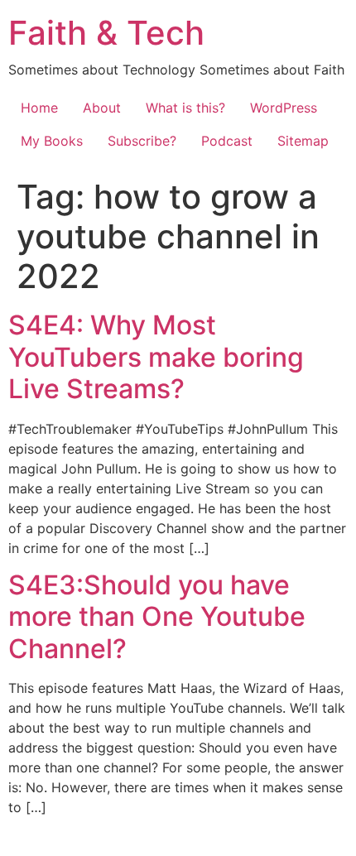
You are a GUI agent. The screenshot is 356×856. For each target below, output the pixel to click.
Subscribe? (142, 140)
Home (39, 107)
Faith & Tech (106, 32)
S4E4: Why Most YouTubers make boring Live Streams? (156, 357)
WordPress (283, 107)
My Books (52, 140)
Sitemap (303, 140)
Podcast (227, 140)
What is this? (185, 107)
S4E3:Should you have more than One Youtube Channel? (156, 617)
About (102, 107)
